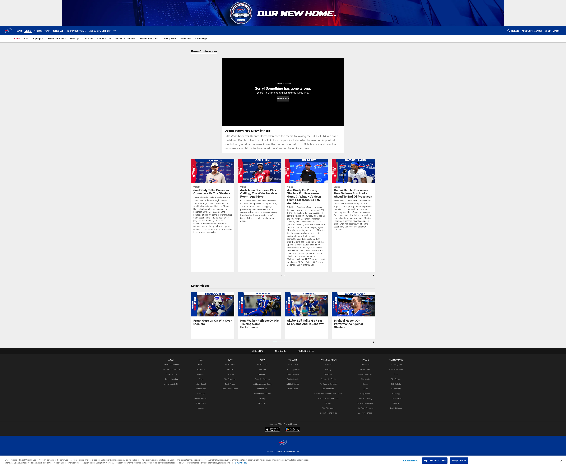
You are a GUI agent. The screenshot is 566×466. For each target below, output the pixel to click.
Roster (200, 364)
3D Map (328, 403)
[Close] (561, 460)
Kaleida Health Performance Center (328, 393)
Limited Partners (200, 398)
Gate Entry (328, 374)
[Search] (508, 31)
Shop (396, 374)
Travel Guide (293, 389)
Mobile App (395, 393)
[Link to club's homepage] (8, 30)
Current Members (365, 374)
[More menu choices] (114, 30)
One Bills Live (396, 398)
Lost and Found (328, 389)
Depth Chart (201, 369)
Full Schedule (293, 364)
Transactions (201, 389)
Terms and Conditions (365, 403)
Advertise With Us (171, 384)
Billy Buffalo (396, 384)
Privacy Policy (240, 463)
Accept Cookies (459, 460)
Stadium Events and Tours (328, 398)
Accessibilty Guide (328, 379)
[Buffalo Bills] (283, 443)
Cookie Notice (171, 374)
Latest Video (262, 364)
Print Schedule (293, 379)
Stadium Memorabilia (328, 413)
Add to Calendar (293, 384)
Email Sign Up (396, 364)
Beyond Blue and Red (262, 393)
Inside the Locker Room (262, 384)
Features (230, 369)
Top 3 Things (230, 384)
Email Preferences (396, 369)
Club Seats (365, 379)
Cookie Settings (410, 460)
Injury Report (201, 384)
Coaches (200, 374)
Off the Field (262, 389)
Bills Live (262, 369)
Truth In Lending (171, 379)
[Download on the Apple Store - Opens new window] (272, 429)
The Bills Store (328, 408)
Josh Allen (230, 374)
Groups (365, 384)
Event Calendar (293, 374)
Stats (201, 379)
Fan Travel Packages (365, 408)
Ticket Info (365, 364)
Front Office (200, 403)
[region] (283, 461)
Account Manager (365, 413)
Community (396, 389)
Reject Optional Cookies (435, 460)
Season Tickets (365, 369)
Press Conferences (262, 379)
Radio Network (396, 408)
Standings (201, 393)
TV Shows (262, 403)
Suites (365, 389)
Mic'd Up (262, 398)
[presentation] (374, 275)
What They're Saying (230, 389)
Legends (201, 408)
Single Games (365, 393)
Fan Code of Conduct (328, 384)
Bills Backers (396, 379)
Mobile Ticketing (365, 398)
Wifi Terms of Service (171, 369)
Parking (328, 369)
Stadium (328, 364)
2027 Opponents (293, 369)
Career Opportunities (171, 364)
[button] (283, 99)
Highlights (262, 374)
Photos (396, 403)
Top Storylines (230, 379)
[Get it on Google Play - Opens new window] (292, 430)
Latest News (230, 364)
